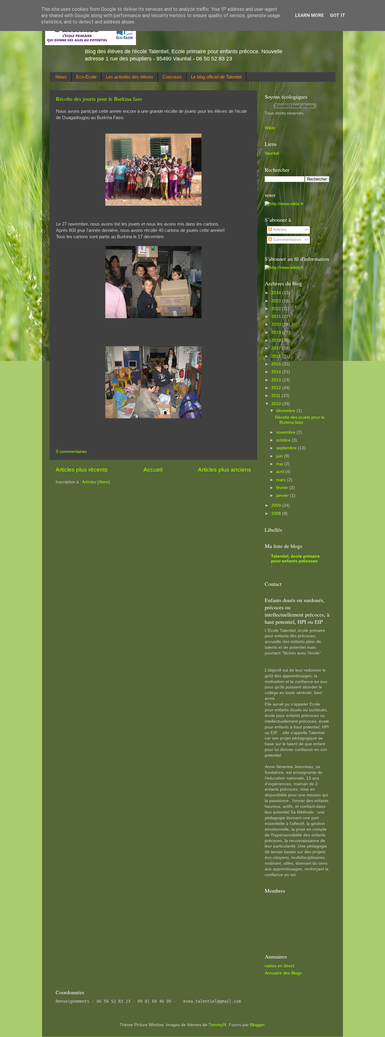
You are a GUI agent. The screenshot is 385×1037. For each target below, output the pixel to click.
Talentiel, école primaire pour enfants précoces (295, 558)
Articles (279, 229)
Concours (172, 76)
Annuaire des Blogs (283, 973)
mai (280, 464)
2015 (276, 364)
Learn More (309, 15)
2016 (276, 356)
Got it (337, 15)
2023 (276, 301)
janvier (283, 495)
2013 (276, 380)
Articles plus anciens (224, 469)
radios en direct (279, 966)
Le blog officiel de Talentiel (216, 76)
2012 (276, 388)
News (61, 76)
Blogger (257, 1025)
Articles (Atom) (96, 482)
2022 (276, 308)
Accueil (152, 469)
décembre (286, 410)
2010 (276, 404)
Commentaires (286, 239)
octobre (284, 440)
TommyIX (217, 1025)
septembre (287, 448)
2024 (276, 293)
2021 (276, 316)
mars (281, 480)
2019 (276, 332)
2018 (276, 340)
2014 (276, 372)
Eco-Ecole (86, 76)
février (282, 487)
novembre (286, 432)
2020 (276, 324)
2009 (276, 505)
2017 (276, 348)
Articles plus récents (82, 469)
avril (280, 471)
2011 (276, 395)
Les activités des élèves (129, 76)
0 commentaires (71, 451)
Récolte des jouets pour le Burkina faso (99, 98)
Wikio (270, 128)
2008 (276, 513)
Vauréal (272, 153)
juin (280, 456)
